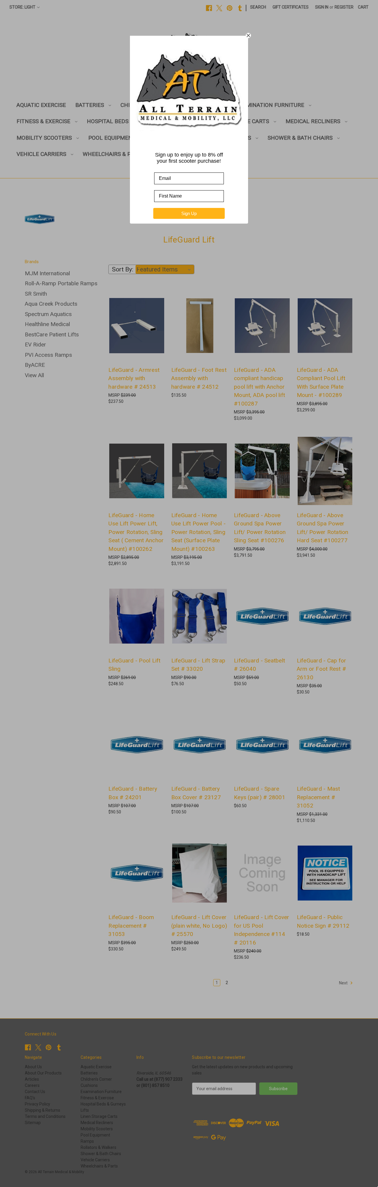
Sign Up (189, 213)
